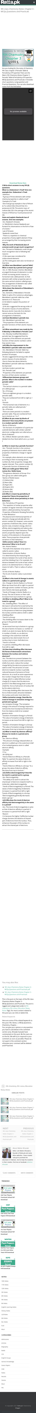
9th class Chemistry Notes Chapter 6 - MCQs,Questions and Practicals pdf (22, 1100)
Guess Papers (5, 1365)
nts (2, 1388)
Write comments (27, 1173)
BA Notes (4, 1303)
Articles (3, 1343)
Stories (3, 1380)
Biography (4, 1347)
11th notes (4, 1285)
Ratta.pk (20, 1406)
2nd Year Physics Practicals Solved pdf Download (7, 1197)
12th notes (4, 1288)
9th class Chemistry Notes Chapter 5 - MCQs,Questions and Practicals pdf (22, 1108)
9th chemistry (11, 1086)
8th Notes (4, 1296)
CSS (2, 1354)
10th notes (4, 1281)
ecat (2, 1326)
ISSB (2, 1369)
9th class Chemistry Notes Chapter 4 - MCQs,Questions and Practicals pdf (22, 1117)
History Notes (5, 1311)
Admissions (5, 1339)
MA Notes (4, 1318)
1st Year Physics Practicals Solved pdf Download (7, 1232)
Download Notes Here (18, 183)
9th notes (13, 1008)
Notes (4, 1010)
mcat (3, 1329)
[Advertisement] (18, 32)
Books (3, 1350)
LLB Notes (4, 1314)
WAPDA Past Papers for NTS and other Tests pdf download (7, 1250)
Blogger (17, 1408)
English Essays (6, 1358)
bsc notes (4, 1322)
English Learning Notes (8, 1307)
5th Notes (4, 1292)
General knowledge (7, 1362)
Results (3, 1376)
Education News (23, 1008)
